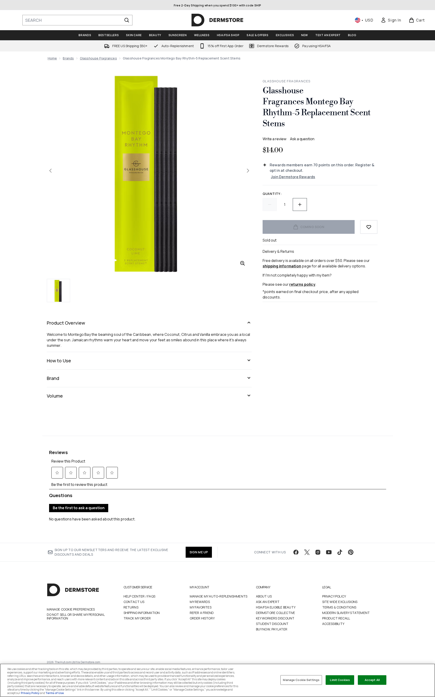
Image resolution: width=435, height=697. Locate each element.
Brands (68, 58)
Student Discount (272, 624)
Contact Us (134, 602)
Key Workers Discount (275, 618)
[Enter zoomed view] (242, 263)
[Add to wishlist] (368, 227)
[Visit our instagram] (317, 552)
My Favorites (200, 607)
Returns (131, 607)
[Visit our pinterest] (350, 552)
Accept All (372, 680)
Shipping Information (142, 613)
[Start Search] (126, 20)
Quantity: (272, 193)
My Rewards (200, 602)
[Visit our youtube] (328, 552)
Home (52, 58)
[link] (391, 20)
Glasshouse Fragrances (98, 58)
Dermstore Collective (275, 613)
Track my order (137, 618)
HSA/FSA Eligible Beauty (276, 607)
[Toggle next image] (248, 170)
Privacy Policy (334, 596)
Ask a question (302, 138)
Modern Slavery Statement (346, 613)
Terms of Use (54, 693)
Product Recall (336, 618)
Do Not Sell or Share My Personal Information (76, 616)
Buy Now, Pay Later (271, 629)
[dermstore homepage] (217, 20)
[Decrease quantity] (270, 204)
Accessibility (333, 624)
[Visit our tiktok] (339, 552)
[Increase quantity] (300, 204)
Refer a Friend (202, 613)
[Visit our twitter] (306, 552)
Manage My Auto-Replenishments (219, 596)
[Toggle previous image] (50, 170)
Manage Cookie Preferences (71, 609)
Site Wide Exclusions (340, 602)
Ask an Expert (268, 602)
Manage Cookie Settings (301, 680)
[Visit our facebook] (295, 552)
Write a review (274, 138)
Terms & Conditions (339, 607)
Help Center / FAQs (140, 596)
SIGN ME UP (199, 552)
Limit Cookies (340, 680)
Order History (202, 618)
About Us (264, 596)
